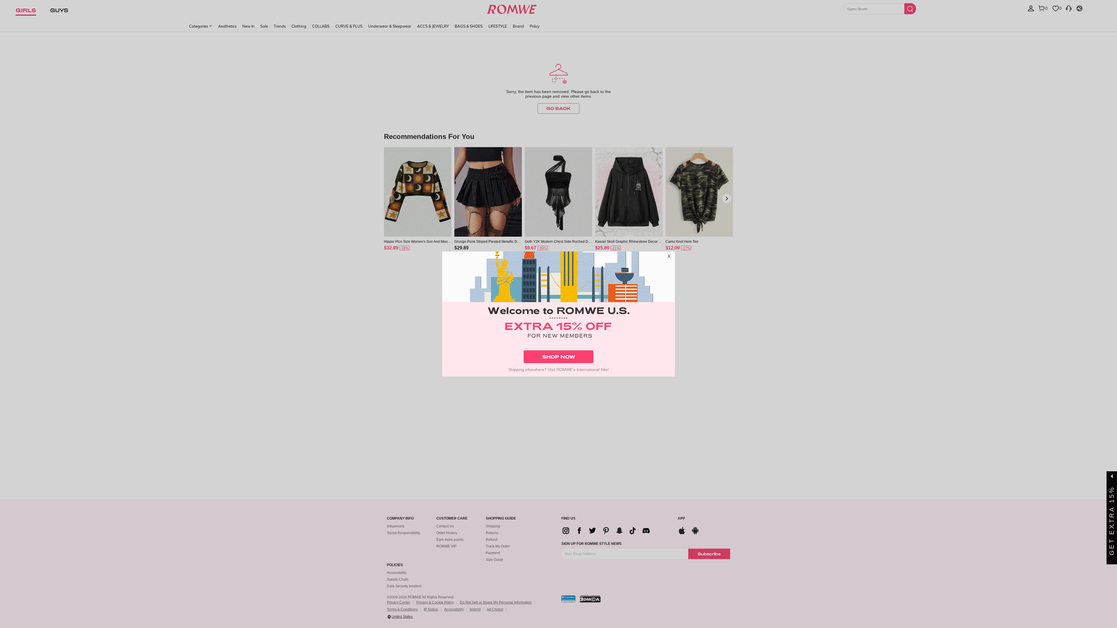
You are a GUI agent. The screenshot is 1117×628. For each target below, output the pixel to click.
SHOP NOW (558, 356)
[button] (669, 257)
